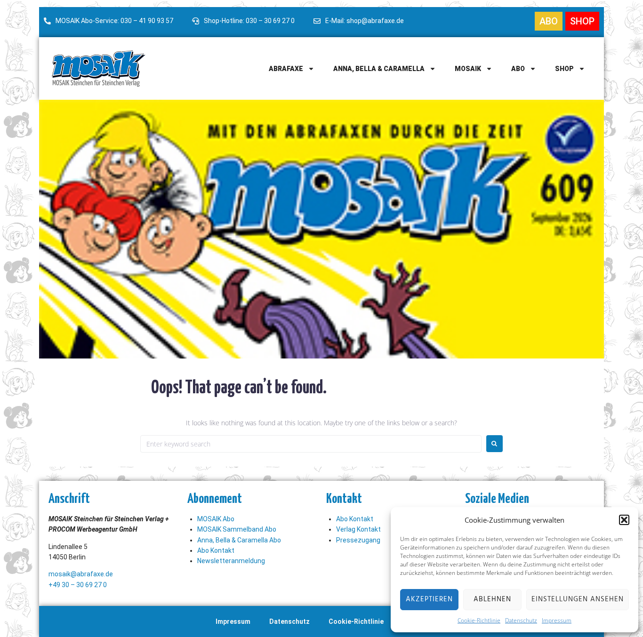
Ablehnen (492, 599)
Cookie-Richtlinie (479, 620)
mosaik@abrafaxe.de (80, 574)
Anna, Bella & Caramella (379, 68)
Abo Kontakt (215, 550)
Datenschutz (521, 620)
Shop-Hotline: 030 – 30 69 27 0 (249, 20)
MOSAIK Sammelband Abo (236, 529)
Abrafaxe (286, 68)
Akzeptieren (429, 599)
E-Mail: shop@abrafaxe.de (364, 20)
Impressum (556, 620)
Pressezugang (358, 540)
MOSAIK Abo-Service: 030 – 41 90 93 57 (114, 20)
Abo (518, 68)
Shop (564, 68)
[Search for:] (311, 444)
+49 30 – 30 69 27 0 (77, 585)
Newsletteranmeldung (231, 561)
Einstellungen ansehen (577, 599)
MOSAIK (468, 68)
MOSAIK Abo (215, 519)
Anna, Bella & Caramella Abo (239, 540)
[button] (624, 520)
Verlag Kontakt (358, 529)
